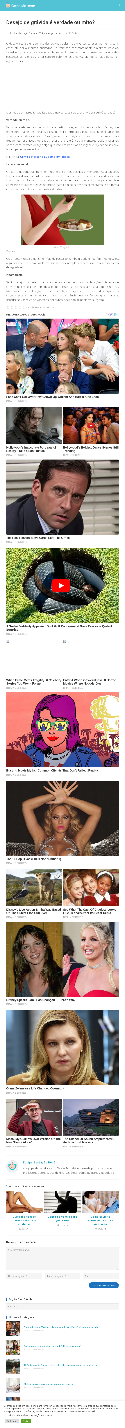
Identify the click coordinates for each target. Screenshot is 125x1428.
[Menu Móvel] (114, 5)
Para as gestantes (51, 33)
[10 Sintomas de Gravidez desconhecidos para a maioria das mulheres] (13, 1366)
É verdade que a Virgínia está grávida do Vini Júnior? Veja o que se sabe (61, 1327)
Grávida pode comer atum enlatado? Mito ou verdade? (53, 1346)
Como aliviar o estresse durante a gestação (101, 1220)
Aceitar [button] (26, 1421)
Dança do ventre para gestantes (62, 1218)
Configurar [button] (11, 1421)
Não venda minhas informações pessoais (30, 1415)
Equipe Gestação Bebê (22, 33)
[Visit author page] (12, 1166)
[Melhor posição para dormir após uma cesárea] (13, 1385)
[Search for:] (118, 5)
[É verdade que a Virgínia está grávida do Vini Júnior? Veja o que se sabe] (13, 1328)
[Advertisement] (62, 87)
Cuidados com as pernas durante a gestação (24, 1220)
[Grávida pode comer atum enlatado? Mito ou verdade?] (13, 1347)
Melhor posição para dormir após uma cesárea (48, 1384)
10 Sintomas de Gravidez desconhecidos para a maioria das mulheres (60, 1365)
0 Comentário (37, 1331)
